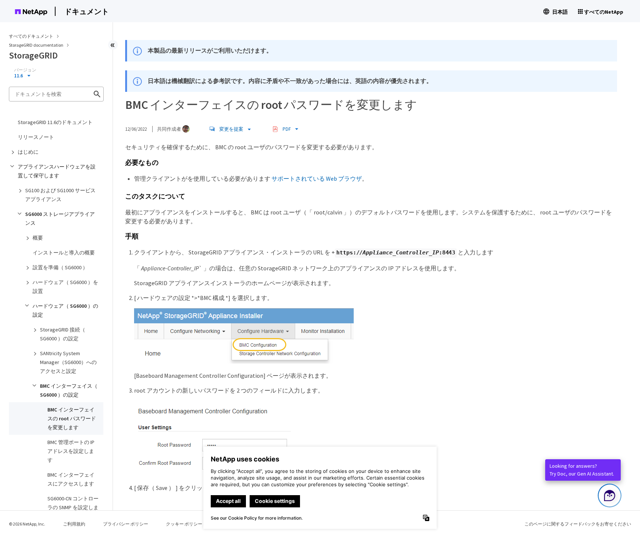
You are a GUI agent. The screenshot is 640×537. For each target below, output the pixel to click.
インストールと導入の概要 (64, 252)
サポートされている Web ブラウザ (316, 178)
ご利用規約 (74, 524)
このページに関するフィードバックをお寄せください (577, 524)
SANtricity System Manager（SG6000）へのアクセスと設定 (68, 362)
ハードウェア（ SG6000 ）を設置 (65, 286)
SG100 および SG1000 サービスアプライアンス (60, 195)
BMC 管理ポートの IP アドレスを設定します (70, 451)
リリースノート (36, 137)
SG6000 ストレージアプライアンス (60, 218)
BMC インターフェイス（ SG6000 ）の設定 (68, 390)
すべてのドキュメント (31, 36)
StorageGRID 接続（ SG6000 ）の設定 (62, 334)
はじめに (28, 152)
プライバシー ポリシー (125, 524)
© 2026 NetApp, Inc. (27, 524)
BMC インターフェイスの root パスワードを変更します (71, 418)
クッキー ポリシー (184, 524)
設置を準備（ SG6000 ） (60, 267)
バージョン (25, 70)
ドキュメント (86, 11)
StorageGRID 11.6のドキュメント (55, 122)
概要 (38, 237)
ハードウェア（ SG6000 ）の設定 (65, 310)
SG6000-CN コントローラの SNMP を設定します (73, 507)
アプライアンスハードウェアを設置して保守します (57, 171)
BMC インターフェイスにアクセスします (70, 479)
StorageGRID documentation (36, 45)
